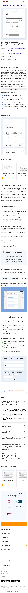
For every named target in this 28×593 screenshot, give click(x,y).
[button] (26, 2)
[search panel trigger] (20, 2)
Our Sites (3, 553)
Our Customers (5, 549)
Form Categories (6, 533)
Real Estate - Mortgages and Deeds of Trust (16, 49)
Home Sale (7, 372)
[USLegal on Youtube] (10, 560)
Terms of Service (13, 590)
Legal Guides (4, 541)
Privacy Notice (19, 590)
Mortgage (15, 374)
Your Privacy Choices (5, 590)
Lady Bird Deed (7, 374)
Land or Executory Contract (10, 379)
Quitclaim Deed (19, 372)
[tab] (10, 278)
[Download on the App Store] (5, 581)
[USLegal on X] (2, 560)
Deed (13, 372)
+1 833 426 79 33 (5, 566)
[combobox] (14, 362)
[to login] (23, 2)
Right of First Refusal (8, 377)
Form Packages (5, 529)
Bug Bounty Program (15, 591)
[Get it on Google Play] (15, 581)
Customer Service (6, 537)
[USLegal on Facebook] (5, 560)
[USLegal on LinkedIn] (7, 560)
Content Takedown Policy (5, 591)
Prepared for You (6, 545)
